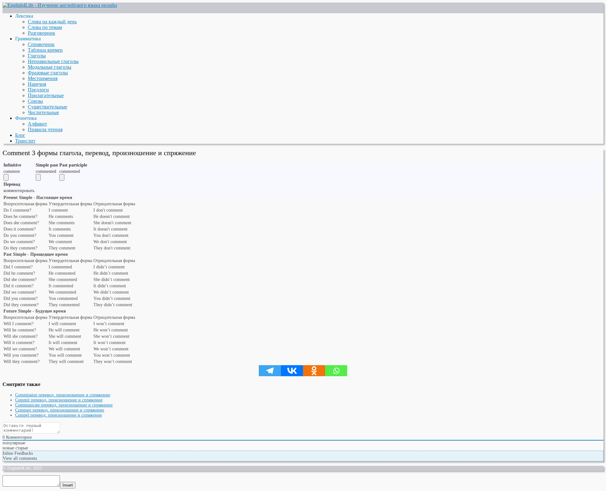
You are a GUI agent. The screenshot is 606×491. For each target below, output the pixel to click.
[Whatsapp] (336, 370)
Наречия (37, 84)
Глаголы (37, 55)
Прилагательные (46, 95)
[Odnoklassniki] (314, 370)
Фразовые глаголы (48, 72)
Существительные (47, 106)
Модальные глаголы (49, 67)
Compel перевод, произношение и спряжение (58, 415)
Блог (20, 135)
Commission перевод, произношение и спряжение (62, 395)
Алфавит (37, 123)
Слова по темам (45, 27)
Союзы (35, 101)
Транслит (25, 140)
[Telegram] (270, 370)
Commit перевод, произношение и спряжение (59, 400)
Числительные (43, 112)
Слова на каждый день (52, 21)
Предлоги (38, 89)
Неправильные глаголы (53, 61)
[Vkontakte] (292, 370)
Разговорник (41, 33)
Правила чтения (45, 129)
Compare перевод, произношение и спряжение (59, 410)
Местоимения (42, 78)
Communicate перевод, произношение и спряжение (64, 405)
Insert (67, 485)
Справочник (41, 44)
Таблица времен (45, 50)
